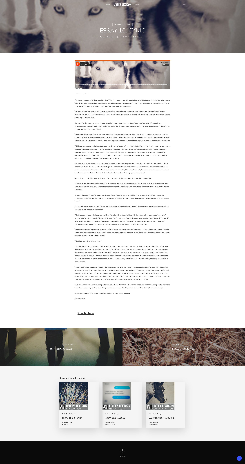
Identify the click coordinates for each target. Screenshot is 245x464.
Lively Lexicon (78, 93)
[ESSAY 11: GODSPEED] (61, 347)
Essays (128, 24)
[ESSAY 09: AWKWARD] (183, 347)
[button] (184, 5)
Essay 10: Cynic (85, 93)
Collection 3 (66, 414)
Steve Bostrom (107, 37)
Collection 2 (118, 24)
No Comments (138, 37)
